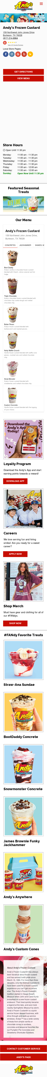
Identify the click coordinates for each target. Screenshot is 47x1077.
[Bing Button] (30, 54)
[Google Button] (18, 54)
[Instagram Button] (12, 54)
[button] (10, 245)
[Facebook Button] (5, 54)
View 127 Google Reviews (15, 45)
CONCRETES (10, 245)
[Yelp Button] (24, 54)
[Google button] (4, 42)
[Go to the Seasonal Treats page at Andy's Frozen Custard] (23, 204)
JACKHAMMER (25, 245)
